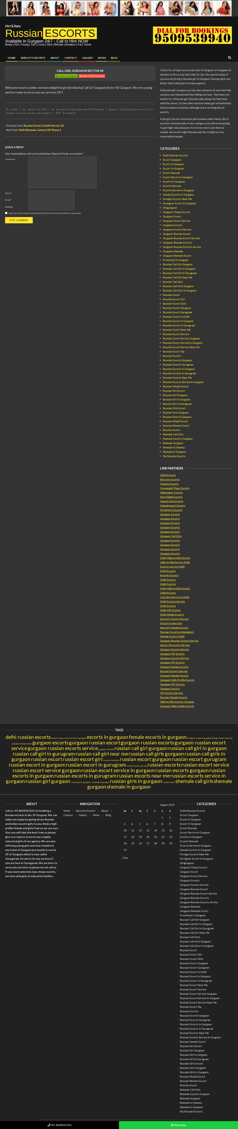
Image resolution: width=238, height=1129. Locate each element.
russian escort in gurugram (96, 764)
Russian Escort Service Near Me (181, 347)
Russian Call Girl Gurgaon (178, 264)
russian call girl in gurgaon (197, 748)
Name (8, 193)
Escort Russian (171, 172)
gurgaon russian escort (94, 742)
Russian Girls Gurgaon (91, 76)
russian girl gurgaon (47, 781)
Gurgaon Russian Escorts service (182, 246)
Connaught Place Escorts (174, 488)
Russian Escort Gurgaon (177, 307)
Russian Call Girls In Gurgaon (180, 290)
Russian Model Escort (175, 421)
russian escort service (205, 764)
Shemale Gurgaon (173, 443)
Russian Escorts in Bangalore (177, 632)
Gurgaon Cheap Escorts (176, 212)
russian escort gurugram (199, 759)
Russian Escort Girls (174, 303)
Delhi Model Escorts (172, 614)
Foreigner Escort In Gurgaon (179, 203)
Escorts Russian (172, 185)
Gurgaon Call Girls (171, 536)
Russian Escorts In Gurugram (179, 373)
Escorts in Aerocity (171, 623)
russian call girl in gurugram (44, 754)
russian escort (46, 759)
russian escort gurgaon (145, 759)
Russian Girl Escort (174, 390)
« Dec (125, 857)
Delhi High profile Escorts (175, 557)
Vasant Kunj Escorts (171, 501)
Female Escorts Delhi (172, 636)
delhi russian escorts (28, 737)
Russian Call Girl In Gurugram (180, 273)
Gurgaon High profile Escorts (177, 706)
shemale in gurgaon (129, 786)
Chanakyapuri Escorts (172, 505)
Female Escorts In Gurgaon (178, 194)
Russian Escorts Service (174, 671)
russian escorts (164, 764)
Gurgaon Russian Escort (177, 233)
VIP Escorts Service (171, 693)
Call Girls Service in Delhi (174, 597)
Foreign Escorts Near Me (177, 198)
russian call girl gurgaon (141, 748)
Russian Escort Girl (174, 299)
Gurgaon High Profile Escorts (177, 679)
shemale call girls (194, 781)
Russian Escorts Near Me (177, 377)
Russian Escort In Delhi (176, 316)
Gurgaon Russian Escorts (177, 242)
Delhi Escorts (168, 475)
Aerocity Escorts (170, 479)
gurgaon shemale (106, 749)
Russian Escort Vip (173, 351)
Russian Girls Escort (174, 408)
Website (9, 207)
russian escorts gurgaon (182, 770)
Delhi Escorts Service (172, 601)
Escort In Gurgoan (173, 168)
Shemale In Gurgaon (174, 451)
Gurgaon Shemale (173, 251)
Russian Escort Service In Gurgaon (183, 342)
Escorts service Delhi (172, 566)
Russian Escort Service (176, 334)
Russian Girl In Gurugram (177, 403)
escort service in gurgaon (75, 738)
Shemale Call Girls (173, 434)
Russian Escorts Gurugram (178, 364)
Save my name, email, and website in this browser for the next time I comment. (45, 213)
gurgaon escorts (50, 742)
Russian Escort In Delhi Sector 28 (44, 125)
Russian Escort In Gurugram (179, 325)
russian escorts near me (143, 775)
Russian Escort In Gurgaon (178, 321)
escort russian (57, 738)
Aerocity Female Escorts (174, 627)
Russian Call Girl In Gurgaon (179, 268)
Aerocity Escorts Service (174, 618)
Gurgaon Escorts (172, 225)
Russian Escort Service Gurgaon (181, 338)
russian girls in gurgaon (136, 781)
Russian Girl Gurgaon (175, 395)
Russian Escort (171, 294)
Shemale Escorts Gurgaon (178, 438)
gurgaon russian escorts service (63, 748)
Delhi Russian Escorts (175, 155)
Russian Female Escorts (173, 697)
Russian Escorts (172, 355)
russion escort (169, 782)
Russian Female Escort (176, 386)
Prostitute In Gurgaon (176, 260)
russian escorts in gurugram (85, 775)
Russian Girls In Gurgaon (177, 416)
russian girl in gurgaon (80, 782)
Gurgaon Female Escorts (174, 666)
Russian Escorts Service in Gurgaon (183, 382)
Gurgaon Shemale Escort (177, 255)
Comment (10, 159)
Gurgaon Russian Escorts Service (179, 640)
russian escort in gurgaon (37, 764)
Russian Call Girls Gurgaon (178, 286)
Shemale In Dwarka (174, 447)
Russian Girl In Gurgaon (176, 399)
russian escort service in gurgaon (118, 770)
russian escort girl (82, 759)
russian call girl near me (101, 754)
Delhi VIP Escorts (170, 610)
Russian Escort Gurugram (177, 312)
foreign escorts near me (222, 738)
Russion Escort (171, 429)
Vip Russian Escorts (174, 456)
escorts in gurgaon (107, 737)
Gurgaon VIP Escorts (172, 653)
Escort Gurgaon (172, 159)
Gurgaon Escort (172, 216)
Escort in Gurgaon (173, 164)
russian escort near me (137, 766)
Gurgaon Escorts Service (177, 229)
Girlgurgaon (170, 207)
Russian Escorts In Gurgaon (179, 368)
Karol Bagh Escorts (171, 496)
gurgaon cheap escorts (22, 743)
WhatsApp (179, 1125)
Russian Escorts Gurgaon (177, 360)
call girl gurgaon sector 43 (133, 109)
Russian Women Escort (176, 425)
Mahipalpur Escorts (171, 492)
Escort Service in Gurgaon (178, 177)
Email (8, 200)
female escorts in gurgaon (158, 737)
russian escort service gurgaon (47, 770)
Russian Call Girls (173, 281)
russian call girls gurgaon (156, 754)
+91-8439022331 (61, 1125)
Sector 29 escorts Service (175, 645)
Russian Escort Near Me (177, 329)
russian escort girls (111, 760)
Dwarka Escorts (169, 483)
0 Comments (69, 113)
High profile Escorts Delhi (175, 562)
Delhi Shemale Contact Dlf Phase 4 (40, 129)
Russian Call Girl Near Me (177, 277)
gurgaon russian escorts (147, 742)
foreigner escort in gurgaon (199, 738)
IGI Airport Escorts (171, 510)
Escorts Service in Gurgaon (178, 190)
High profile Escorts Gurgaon (177, 701)
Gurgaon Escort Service (176, 220)
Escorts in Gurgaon (66, 76)
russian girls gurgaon (39, 113)
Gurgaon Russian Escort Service (181, 238)
